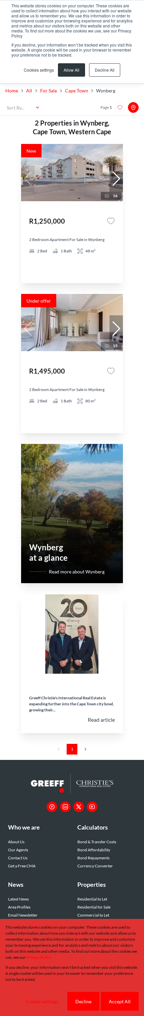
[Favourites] (111, 221)
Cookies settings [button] (39, 70)
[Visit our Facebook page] (52, 806)
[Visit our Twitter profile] (78, 806)
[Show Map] (133, 107)
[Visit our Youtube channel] (92, 806)
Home (11, 90)
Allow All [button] (71, 70)
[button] (116, 178)
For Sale (48, 90)
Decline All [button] (105, 70)
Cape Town (76, 90)
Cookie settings (42, 1001)
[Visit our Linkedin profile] (65, 806)
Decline (83, 1001)
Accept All (120, 1001)
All (29, 90)
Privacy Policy (38, 957)
